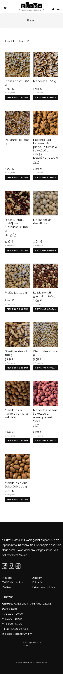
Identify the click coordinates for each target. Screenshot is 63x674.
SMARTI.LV (28, 645)
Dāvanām (38, 582)
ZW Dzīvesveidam (13, 582)
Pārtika (6, 587)
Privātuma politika (43, 587)
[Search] (53, 9)
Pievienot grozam (17, 98)
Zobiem (37, 577)
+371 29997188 (18, 628)
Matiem (7, 577)
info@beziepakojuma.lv (17, 633)
